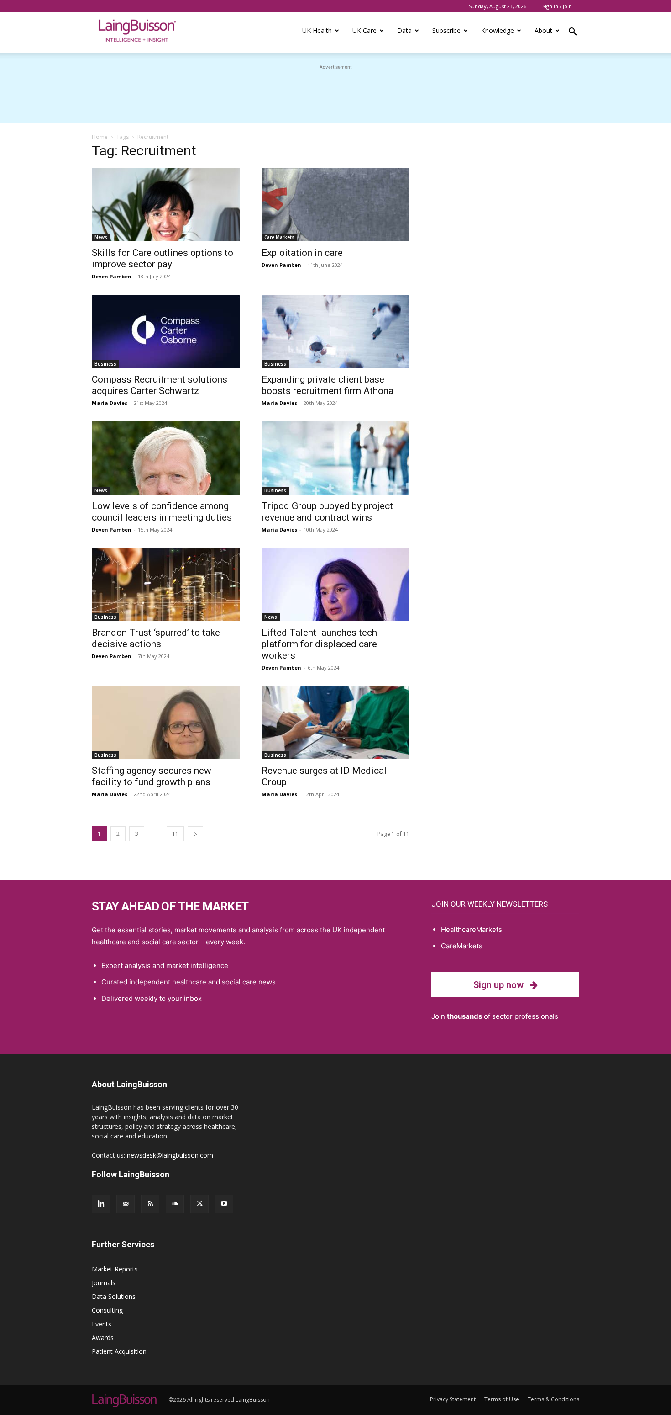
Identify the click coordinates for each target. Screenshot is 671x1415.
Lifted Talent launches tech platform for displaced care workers (319, 644)
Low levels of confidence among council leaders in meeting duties (162, 511)
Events (101, 1323)
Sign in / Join (557, 6)
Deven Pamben (111, 276)
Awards (103, 1337)
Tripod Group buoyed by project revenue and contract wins (327, 511)
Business (105, 364)
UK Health (317, 30)
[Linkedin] (101, 1204)
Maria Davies (109, 402)
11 (175, 834)
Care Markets (279, 237)
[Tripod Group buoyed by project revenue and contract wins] (335, 458)
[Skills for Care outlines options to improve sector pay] (166, 204)
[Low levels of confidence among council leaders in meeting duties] (166, 458)
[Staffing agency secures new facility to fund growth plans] (166, 722)
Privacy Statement (453, 1399)
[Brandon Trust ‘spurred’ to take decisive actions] (166, 584)
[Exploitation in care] (335, 204)
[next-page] (195, 833)
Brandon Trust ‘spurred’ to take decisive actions (156, 638)
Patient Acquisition (119, 1351)
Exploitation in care (302, 252)
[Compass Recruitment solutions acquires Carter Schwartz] (166, 331)
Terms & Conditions (553, 1399)
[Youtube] (224, 1204)
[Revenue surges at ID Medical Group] (335, 722)
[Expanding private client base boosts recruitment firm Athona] (335, 331)
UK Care (364, 30)
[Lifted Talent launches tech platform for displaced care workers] (335, 584)
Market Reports (115, 1269)
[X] (199, 1204)
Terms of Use (501, 1399)
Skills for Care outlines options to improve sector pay (162, 258)
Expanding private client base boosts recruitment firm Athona (327, 385)
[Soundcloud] (175, 1204)
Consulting (107, 1310)
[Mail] (125, 1204)
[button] (572, 32)
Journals (103, 1282)
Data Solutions (114, 1296)
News (100, 237)
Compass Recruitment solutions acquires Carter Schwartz (159, 385)
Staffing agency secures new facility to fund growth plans (151, 776)
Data (404, 30)
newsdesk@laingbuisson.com (170, 1155)
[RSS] (150, 1204)
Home (100, 137)
